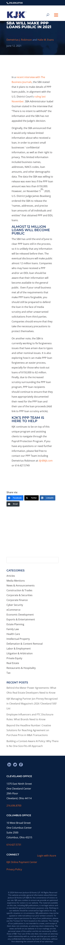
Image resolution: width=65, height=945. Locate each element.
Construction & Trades (19, 590)
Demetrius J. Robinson (19, 39)
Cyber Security (14, 605)
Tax (8, 672)
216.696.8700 (13, 805)
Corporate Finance (17, 600)
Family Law (12, 629)
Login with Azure (46, 855)
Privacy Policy (14, 869)
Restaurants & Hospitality (21, 668)
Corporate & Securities (19, 595)
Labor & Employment (18, 648)
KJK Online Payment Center (21, 862)
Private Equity (14, 658)
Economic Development (20, 614)
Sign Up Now (31, 543)
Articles (10, 575)
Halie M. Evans (45, 39)
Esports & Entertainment (20, 619)
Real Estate (12, 663)
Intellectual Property (18, 639)
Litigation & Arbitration (19, 653)
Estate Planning (15, 624)
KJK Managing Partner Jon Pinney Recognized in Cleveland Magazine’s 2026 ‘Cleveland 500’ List (32, 703)
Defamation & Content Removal (24, 643)
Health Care (13, 634)
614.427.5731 (13, 844)
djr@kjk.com (46, 460)
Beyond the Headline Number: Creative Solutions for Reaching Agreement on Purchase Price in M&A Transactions (28, 730)
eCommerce (13, 609)
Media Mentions (15, 580)
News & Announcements (20, 585)
